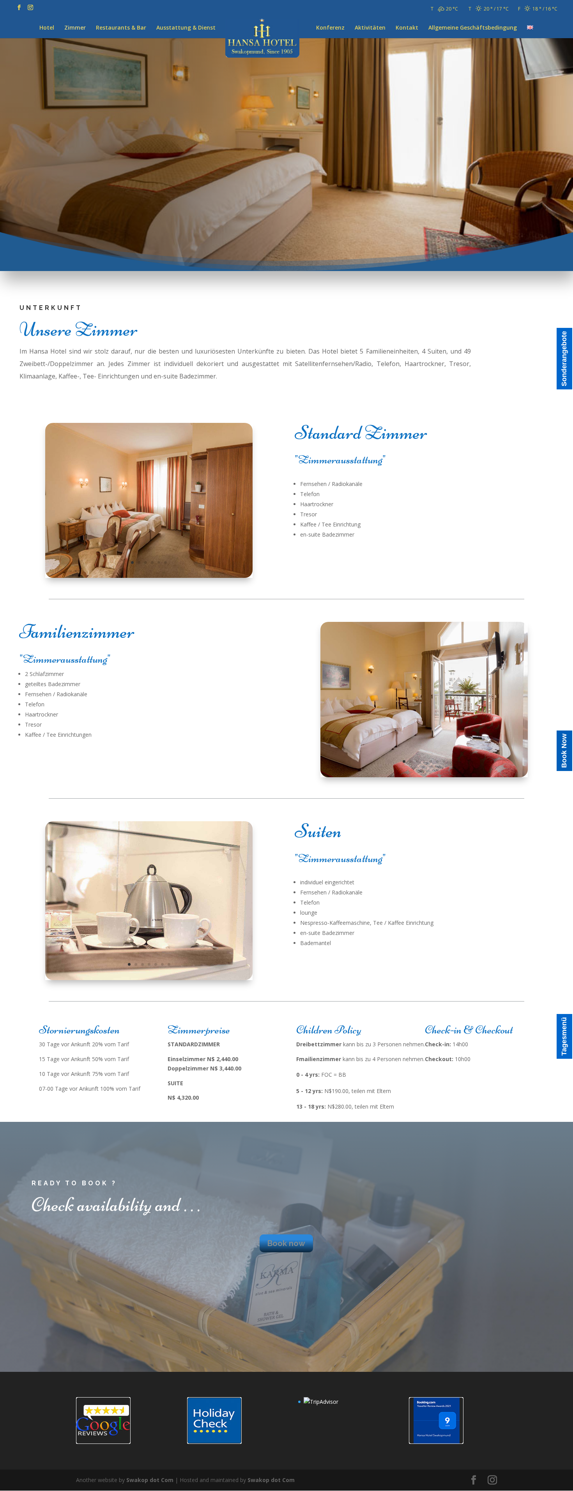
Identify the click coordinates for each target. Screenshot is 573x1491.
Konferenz (330, 28)
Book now (286, 1243)
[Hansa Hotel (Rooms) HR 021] (149, 575)
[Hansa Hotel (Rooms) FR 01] (424, 775)
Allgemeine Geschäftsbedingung (472, 28)
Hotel (46, 28)
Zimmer (75, 28)
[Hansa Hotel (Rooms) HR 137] (149, 978)
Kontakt (407, 28)
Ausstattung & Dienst (186, 28)
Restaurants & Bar (121, 28)
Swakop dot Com (149, 1480)
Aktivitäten (370, 28)
